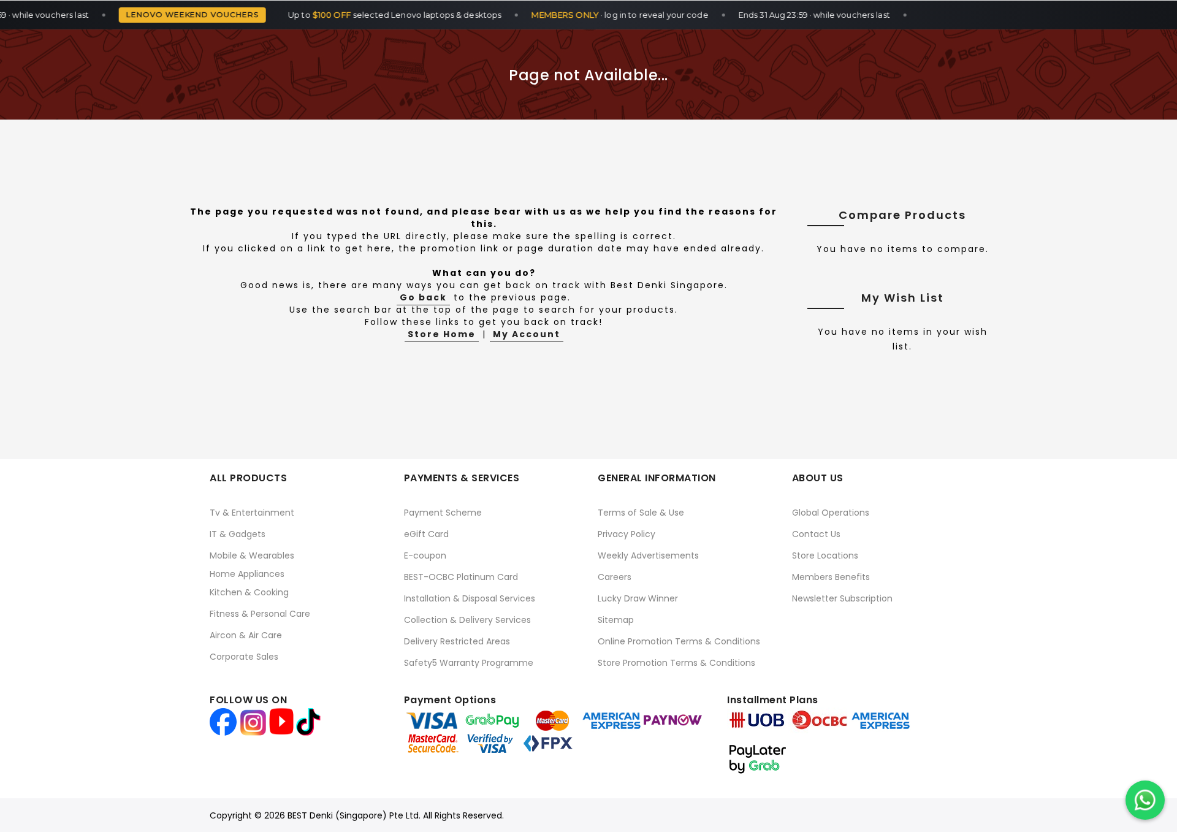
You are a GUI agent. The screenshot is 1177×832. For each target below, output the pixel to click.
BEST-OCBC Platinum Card (461, 577)
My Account (526, 334)
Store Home (442, 334)
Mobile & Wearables (252, 555)
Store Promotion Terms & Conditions (676, 663)
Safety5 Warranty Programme (468, 663)
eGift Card (426, 534)
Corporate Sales (244, 657)
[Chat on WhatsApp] (1145, 800)
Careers (614, 577)
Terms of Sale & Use (641, 512)
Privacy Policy (626, 534)
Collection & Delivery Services (467, 620)
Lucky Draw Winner (638, 598)
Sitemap (616, 620)
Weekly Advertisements (648, 555)
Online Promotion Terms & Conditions (679, 641)
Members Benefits (831, 577)
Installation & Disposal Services (469, 598)
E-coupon (425, 555)
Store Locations (825, 555)
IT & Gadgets (237, 534)
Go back (423, 297)
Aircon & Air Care (246, 635)
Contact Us (816, 534)
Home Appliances (247, 574)
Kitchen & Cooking (249, 592)
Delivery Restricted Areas (457, 641)
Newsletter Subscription (842, 598)
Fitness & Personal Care (260, 614)
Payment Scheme (443, 512)
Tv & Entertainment (252, 512)
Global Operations (830, 512)
